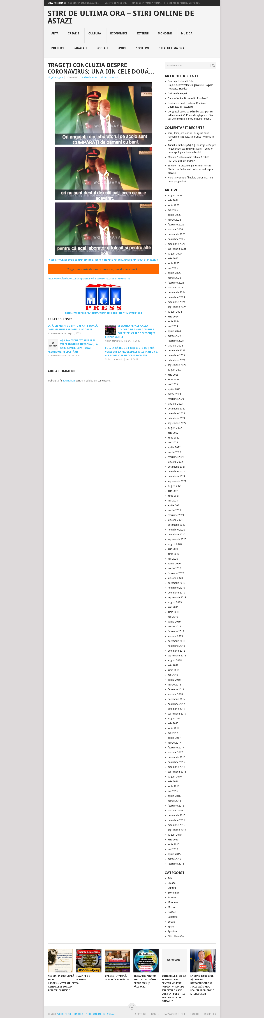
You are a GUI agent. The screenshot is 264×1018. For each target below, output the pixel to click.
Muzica (186, 33)
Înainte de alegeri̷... (115, 3)
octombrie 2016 (176, 766)
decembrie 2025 (176, 234)
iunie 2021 (173, 495)
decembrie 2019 (176, 582)
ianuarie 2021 (175, 520)
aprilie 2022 (174, 447)
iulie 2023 (173, 374)
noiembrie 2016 (176, 762)
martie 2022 (174, 452)
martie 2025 (174, 277)
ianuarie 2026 (175, 229)
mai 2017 (173, 733)
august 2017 (175, 718)
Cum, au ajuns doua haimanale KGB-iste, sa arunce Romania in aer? (191, 137)
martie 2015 (174, 858)
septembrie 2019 (177, 597)
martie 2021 (174, 510)
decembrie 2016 (176, 757)
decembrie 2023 (176, 350)
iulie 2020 (173, 549)
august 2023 (175, 369)
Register (210, 1014)
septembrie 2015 (177, 829)
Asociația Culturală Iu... (83, 3)
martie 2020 (174, 568)
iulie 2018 (173, 665)
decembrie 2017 (176, 699)
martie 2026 (174, 219)
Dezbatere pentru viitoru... (183, 3)
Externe (143, 33)
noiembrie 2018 (176, 645)
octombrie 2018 (176, 650)
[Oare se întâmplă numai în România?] (117, 960)
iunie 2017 (173, 728)
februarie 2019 (176, 631)
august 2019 (175, 602)
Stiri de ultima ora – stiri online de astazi (121, 17)
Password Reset (174, 1014)
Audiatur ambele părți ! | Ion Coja (186, 145)
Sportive (142, 48)
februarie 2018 (176, 689)
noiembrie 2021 (176, 471)
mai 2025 (173, 268)
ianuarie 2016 (175, 810)
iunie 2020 (173, 553)
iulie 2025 (173, 258)
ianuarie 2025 (175, 287)
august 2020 (175, 544)
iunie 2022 (173, 437)
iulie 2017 (173, 723)
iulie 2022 (173, 432)
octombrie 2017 (176, 708)
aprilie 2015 (174, 854)
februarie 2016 (176, 805)
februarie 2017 (176, 747)
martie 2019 (174, 626)
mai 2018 (173, 674)
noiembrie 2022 (176, 413)
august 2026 (175, 195)
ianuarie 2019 (175, 636)
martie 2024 (174, 335)
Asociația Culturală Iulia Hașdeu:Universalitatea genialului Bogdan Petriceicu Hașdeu (190, 85)
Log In (155, 1014)
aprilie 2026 (174, 214)
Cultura (94, 33)
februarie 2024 (176, 340)
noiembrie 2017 (176, 704)
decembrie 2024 (176, 292)
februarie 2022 (176, 457)
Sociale (102, 48)
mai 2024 (173, 326)
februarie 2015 (176, 863)
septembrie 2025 (177, 248)
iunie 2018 (173, 670)
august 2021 (175, 486)
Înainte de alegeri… (178, 93)
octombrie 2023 (176, 360)
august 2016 (175, 776)
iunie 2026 (173, 205)
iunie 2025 (173, 263)
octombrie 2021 (176, 476)
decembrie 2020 (176, 524)
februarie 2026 (176, 224)
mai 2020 (173, 558)
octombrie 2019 (176, 592)
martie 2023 (174, 394)
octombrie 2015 (176, 825)
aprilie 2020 (174, 563)
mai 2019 (173, 616)
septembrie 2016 (177, 771)
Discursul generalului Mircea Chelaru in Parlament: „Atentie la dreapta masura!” (190, 169)
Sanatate (80, 48)
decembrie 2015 (176, 815)
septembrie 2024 (177, 306)
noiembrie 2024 (176, 297)
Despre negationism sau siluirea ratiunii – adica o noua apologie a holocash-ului (192, 149)
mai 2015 (173, 849)
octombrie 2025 (176, 243)
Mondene (165, 33)
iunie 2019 (173, 612)
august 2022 (175, 427)
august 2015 (175, 834)
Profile (195, 1014)
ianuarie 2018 (175, 694)
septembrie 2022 (177, 423)
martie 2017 (174, 742)
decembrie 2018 (176, 641)
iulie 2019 (173, 607)
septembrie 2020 (177, 539)
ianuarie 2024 (175, 345)
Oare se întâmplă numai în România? (188, 98)
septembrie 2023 (177, 365)
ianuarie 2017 (175, 752)
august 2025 (175, 253)
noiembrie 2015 (176, 820)
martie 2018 (174, 684)
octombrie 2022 (176, 418)
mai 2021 (173, 500)
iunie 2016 (173, 786)
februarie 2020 (176, 573)
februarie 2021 (176, 515)
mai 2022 (173, 442)
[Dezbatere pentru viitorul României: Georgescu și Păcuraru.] (146, 960)
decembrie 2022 (176, 408)
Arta (54, 33)
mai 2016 (173, 791)
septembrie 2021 (177, 481)
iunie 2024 (173, 321)
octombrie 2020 (176, 534)
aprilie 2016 (174, 796)
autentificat (68, 380)
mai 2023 (173, 384)
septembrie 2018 (177, 655)
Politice (57, 48)
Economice (118, 33)
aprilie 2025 (174, 273)
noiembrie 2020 (176, 529)
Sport (122, 48)
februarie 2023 (176, 398)
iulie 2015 (173, 839)
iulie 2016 (173, 781)
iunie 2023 (173, 379)
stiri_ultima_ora (55, 77)
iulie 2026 (173, 200)
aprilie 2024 (174, 331)
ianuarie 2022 (175, 461)
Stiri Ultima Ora (171, 48)
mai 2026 (173, 210)
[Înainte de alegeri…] (88, 960)
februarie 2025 (176, 282)
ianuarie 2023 (175, 403)
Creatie (73, 33)
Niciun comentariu (110, 77)
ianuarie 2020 (175, 578)
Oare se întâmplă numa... (147, 3)
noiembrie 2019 (176, 587)
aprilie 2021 (174, 505)
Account (141, 1014)
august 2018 (175, 660)
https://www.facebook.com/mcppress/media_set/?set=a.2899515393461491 (90, 278)
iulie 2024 (173, 316)
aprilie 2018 (174, 679)
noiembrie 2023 (176, 355)
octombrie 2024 (176, 302)
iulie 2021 (173, 490)
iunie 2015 (173, 844)
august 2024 (175, 311)
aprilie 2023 (174, 389)
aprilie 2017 (174, 737)
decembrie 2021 (176, 466)
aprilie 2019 (174, 621)
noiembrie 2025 (176, 239)
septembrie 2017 (177, 713)
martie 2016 (174, 800)
